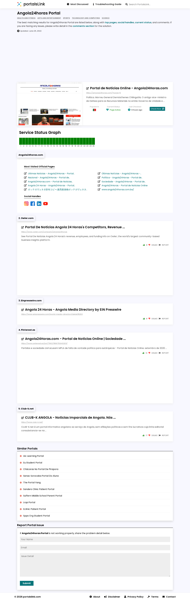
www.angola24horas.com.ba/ (118, 189)
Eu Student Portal (32, 462)
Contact (171, 596)
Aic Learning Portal (33, 456)
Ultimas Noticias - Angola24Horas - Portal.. (51, 173)
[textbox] (149, 4)
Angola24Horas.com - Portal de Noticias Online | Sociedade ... (75, 338)
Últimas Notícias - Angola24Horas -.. (121, 173)
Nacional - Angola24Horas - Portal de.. (49, 177)
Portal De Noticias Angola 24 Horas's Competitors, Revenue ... (75, 227)
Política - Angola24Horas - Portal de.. (122, 177)
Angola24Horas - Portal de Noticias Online (125, 185)
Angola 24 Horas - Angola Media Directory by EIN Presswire (73, 309)
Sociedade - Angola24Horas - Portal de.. (123, 181)
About (96, 596)
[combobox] (149, 4)
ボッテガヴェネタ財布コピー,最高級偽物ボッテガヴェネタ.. (57, 189)
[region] (95, 57)
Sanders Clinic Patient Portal (38, 489)
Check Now (156, 108)
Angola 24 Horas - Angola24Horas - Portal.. (51, 185)
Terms (154, 596)
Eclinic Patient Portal (34, 509)
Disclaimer (114, 596)
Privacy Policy (136, 596)
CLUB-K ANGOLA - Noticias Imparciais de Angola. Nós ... (70, 417)
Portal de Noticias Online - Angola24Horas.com (129, 88)
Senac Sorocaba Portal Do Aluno (41, 475)
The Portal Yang (32, 482)
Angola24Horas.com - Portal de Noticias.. (50, 181)
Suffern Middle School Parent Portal (42, 495)
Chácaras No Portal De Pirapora (40, 469)
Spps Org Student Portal (36, 515)
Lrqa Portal (29, 502)
